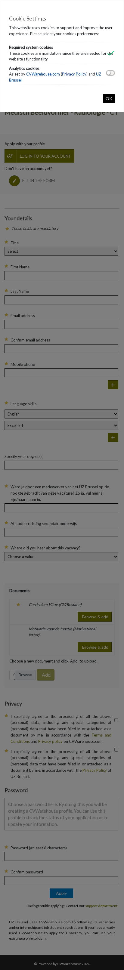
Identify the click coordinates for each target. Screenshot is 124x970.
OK (109, 98)
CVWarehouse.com (43, 74)
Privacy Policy (74, 74)
